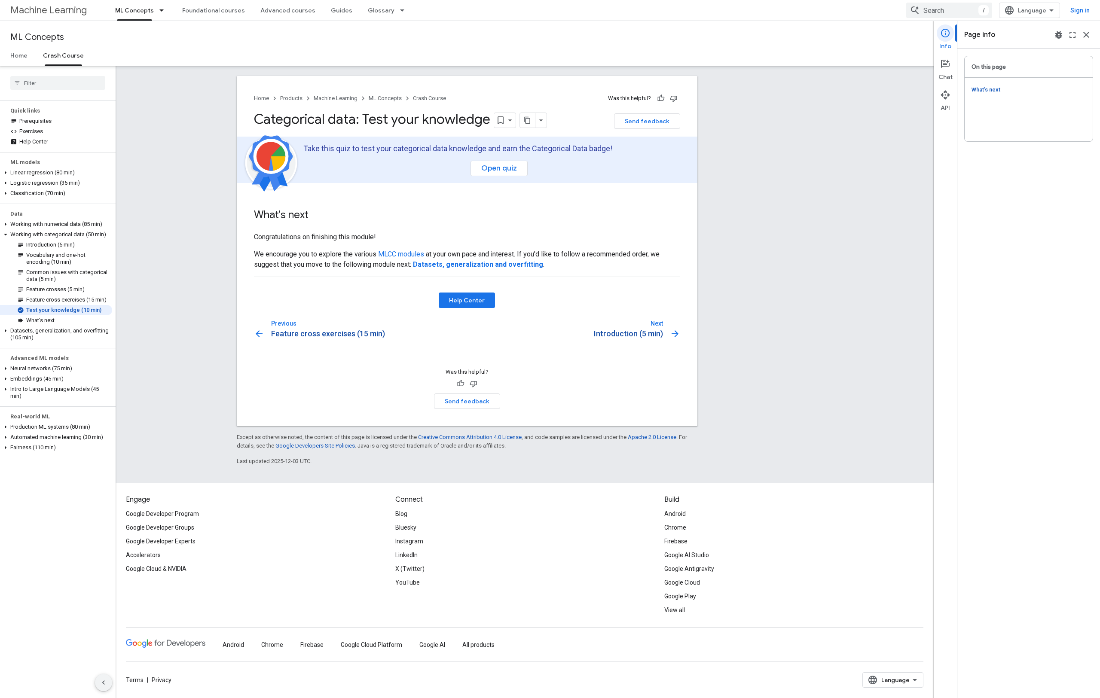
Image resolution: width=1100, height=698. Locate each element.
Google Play (680, 596)
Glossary (381, 10)
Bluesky (405, 527)
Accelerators (143, 555)
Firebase (676, 541)
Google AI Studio (686, 555)
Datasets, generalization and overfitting (478, 264)
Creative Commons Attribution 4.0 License (470, 437)
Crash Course (63, 55)
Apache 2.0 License (652, 437)
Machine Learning (48, 10)
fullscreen (1072, 35)
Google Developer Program (162, 513)
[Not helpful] (673, 98)
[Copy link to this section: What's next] (317, 215)
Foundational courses (213, 10)
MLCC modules (401, 254)
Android (675, 513)
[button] (56, 173)
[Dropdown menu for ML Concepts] (164, 10)
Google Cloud (682, 582)
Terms (135, 680)
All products (478, 644)
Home (19, 55)
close (1086, 35)
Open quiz (499, 168)
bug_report (1059, 35)
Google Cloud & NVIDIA (156, 568)
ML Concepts (134, 10)
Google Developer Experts (161, 541)
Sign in (1080, 10)
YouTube (407, 582)
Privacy (161, 680)
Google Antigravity (689, 568)
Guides (341, 10)
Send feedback (647, 121)
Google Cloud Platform (371, 644)
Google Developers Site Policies (315, 445)
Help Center (467, 300)
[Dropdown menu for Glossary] (404, 10)
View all (674, 610)
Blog (401, 513)
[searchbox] (57, 83)
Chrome (675, 527)
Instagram (409, 541)
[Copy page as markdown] (527, 120)
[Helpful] (660, 98)
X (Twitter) (410, 568)
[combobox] (949, 10)
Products (291, 98)
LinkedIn (406, 555)
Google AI (432, 644)
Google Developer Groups (160, 527)
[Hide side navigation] (103, 682)
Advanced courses (287, 10)
